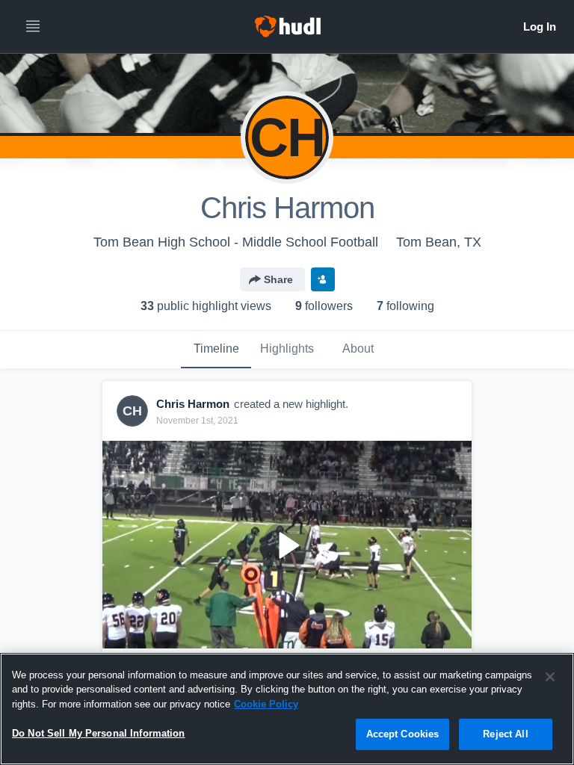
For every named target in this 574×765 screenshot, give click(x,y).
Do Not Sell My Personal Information (98, 733)
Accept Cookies (402, 734)
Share (278, 279)
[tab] (216, 349)
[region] (287, 709)
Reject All (505, 734)
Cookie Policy (266, 704)
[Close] (550, 676)
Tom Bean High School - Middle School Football (235, 242)
